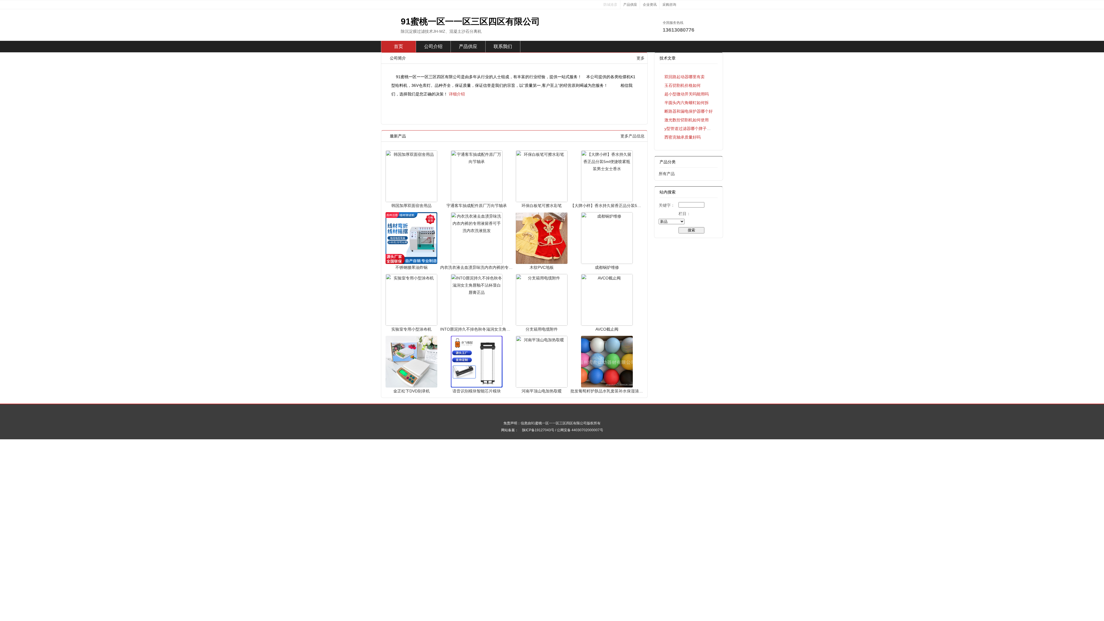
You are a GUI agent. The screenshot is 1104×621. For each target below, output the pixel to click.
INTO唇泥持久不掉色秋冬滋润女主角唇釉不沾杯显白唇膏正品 (476, 329)
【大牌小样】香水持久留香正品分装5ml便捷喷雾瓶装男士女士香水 (606, 205)
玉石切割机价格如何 (682, 85)
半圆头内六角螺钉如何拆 (686, 102)
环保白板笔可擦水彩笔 (542, 205)
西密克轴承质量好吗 (682, 137)
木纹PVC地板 (542, 267)
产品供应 (630, 5)
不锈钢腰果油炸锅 (411, 267)
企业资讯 (650, 5)
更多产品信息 (632, 136)
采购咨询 (669, 5)
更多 (641, 58)
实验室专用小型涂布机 (411, 329)
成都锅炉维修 (607, 267)
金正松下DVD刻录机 (411, 391)
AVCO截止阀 (606, 329)
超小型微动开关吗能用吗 (686, 94)
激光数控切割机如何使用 (686, 120)
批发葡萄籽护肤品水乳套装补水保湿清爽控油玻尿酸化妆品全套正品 (606, 391)
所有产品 (667, 173)
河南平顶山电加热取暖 (542, 391)
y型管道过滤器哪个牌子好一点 (691, 128)
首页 (398, 46)
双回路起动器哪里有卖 (684, 76)
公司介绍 (433, 46)
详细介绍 (457, 94)
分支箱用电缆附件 (542, 329)
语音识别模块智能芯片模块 (477, 391)
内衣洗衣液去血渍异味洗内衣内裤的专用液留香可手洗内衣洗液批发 (476, 267)
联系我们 (503, 46)
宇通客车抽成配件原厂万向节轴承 (476, 205)
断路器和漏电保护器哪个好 (688, 111)
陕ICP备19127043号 (538, 430)
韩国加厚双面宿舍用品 (411, 205)
